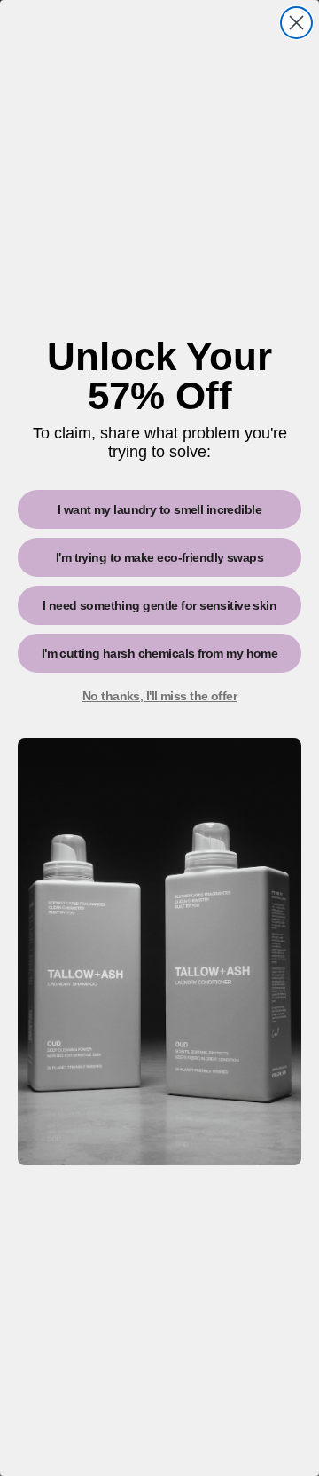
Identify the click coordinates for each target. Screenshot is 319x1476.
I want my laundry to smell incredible (159, 509)
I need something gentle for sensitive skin (159, 605)
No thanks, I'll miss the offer (159, 696)
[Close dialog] (296, 22)
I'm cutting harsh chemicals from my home (160, 653)
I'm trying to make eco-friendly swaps (159, 557)
